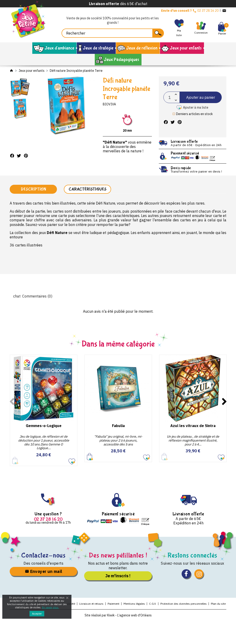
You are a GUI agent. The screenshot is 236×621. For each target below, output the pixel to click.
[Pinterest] (26, 155)
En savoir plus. (50, 607)
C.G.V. (152, 603)
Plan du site (218, 603)
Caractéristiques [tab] (87, 189)
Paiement (113, 603)
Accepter (37, 613)
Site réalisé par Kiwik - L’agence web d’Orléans (118, 615)
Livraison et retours (91, 603)
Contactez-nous (43, 555)
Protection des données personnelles (183, 603)
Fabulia (118, 425)
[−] (175, 100)
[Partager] (12, 155)
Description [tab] (33, 189)
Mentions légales (134, 603)
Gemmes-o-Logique (44, 425)
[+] (175, 94)
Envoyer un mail (45, 571)
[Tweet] (19, 155)
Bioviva (109, 104)
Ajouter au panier (200, 97)
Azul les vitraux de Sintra (192, 425)
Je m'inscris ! (117, 575)
